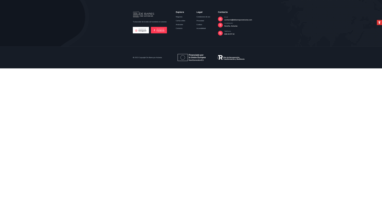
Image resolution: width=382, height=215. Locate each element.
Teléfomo (227, 31)
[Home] (143, 14)
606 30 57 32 (229, 34)
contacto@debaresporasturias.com (238, 20)
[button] (379, 22)
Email (226, 17)
